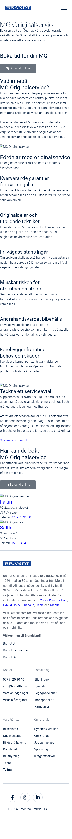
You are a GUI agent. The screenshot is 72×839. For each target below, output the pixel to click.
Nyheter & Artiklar (46, 729)
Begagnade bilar (45, 693)
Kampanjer (41, 706)
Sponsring (41, 749)
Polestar (54, 600)
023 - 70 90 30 (21, 517)
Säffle (6, 527)
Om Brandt (41, 736)
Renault (29, 605)
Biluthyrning (11, 756)
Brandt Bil (9, 643)
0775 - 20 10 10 (13, 679)
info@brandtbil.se (15, 686)
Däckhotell (10, 749)
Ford (64, 600)
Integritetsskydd (45, 756)
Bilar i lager (42, 679)
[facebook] (12, 797)
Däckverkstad (12, 736)
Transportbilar (43, 700)
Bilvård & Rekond (14, 742)
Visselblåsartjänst (15, 700)
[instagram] (25, 797)
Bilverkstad (10, 729)
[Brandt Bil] (18, 8)
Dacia (40, 605)
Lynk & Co (10, 605)
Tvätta (7, 769)
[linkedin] (38, 797)
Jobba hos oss (44, 742)
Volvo (44, 600)
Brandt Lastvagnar (15, 650)
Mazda (55, 605)
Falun (6, 502)
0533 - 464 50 (20, 543)
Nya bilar (40, 686)
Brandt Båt (10, 657)
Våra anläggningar (15, 693)
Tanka (7, 763)
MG (20, 605)
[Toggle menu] (64, 8)
